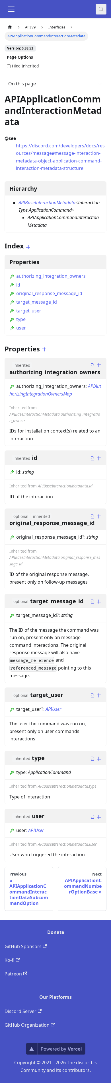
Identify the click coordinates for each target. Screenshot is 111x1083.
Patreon (13, 974)
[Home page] (10, 27)
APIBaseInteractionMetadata (46, 202)
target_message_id (36, 302)
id (18, 285)
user (21, 328)
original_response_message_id (49, 293)
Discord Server (20, 1011)
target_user (28, 311)
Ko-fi (10, 960)
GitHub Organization (27, 1025)
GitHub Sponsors (23, 946)
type (21, 319)
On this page (22, 84)
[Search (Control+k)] (101, 9)
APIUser (53, 709)
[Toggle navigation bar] (11, 9)
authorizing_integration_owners (51, 276)
